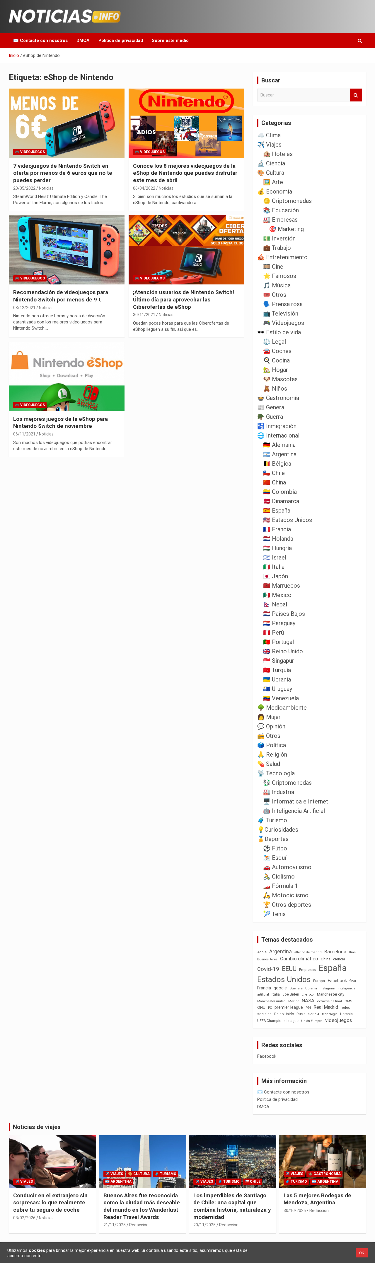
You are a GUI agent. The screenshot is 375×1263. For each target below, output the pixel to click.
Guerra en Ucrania (303, 988)
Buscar (356, 95)
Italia (276, 994)
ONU (261, 1007)
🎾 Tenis (274, 914)
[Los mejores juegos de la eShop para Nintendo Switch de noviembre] (66, 376)
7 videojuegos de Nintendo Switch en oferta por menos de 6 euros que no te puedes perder (62, 173)
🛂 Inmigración (276, 426)
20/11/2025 (204, 1225)
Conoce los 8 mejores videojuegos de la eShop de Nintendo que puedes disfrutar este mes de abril (185, 173)
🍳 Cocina (276, 360)
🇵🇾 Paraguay (279, 623)
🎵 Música (277, 285)
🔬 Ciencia (271, 163)
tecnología (330, 1014)
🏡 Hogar (275, 369)
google (280, 988)
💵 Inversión (279, 238)
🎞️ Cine (273, 266)
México (293, 1001)
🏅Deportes (273, 838)
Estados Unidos (284, 979)
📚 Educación (281, 210)
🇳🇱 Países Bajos (284, 613)
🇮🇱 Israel (274, 557)
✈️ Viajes (269, 144)
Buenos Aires (267, 959)
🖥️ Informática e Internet (295, 801)
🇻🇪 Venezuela (281, 698)
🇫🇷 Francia (277, 529)
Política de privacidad (120, 40)
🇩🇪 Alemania (279, 444)
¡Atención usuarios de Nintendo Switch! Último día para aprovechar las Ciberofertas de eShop (183, 299)
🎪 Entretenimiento (282, 257)
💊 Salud (268, 763)
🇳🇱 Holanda (278, 538)
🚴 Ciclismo (279, 876)
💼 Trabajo (277, 247)
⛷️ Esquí (274, 857)
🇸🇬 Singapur (278, 660)
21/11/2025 (114, 1225)
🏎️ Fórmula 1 (280, 885)
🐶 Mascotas (280, 379)
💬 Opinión (271, 726)
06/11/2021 (24, 434)
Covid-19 (268, 969)
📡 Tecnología (276, 773)
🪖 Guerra (270, 416)
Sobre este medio (170, 40)
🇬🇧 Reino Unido (283, 651)
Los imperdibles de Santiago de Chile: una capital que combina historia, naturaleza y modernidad (232, 1206)
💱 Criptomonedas (287, 782)
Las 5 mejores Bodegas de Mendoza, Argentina (317, 1199)
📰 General (271, 407)
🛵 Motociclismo (285, 895)
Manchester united (271, 1001)
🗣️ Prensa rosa (283, 304)
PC (270, 1008)
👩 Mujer (269, 716)
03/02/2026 (24, 1217)
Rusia (301, 1014)
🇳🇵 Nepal (275, 604)
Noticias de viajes (37, 1126)
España (332, 968)
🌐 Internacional (278, 435)
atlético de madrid (308, 952)
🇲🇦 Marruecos (281, 585)
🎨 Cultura (270, 172)
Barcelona (335, 952)
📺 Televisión (280, 313)
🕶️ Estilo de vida (279, 332)
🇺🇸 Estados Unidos (287, 519)
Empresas (307, 969)
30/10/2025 (295, 1210)
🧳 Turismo (272, 820)
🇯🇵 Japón (275, 576)
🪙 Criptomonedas (287, 200)
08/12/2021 (24, 307)
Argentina (280, 951)
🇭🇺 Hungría (277, 548)
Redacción (139, 1225)
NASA (308, 1000)
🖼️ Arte (273, 182)
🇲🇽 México (277, 595)
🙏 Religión (272, 754)
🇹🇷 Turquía (277, 670)
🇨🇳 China (274, 482)
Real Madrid (325, 1007)
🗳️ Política (271, 745)
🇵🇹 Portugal (278, 641)
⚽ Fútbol (276, 848)
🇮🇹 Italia (273, 566)
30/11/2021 (144, 314)
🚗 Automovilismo (287, 867)
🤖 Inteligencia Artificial (294, 810)
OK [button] (361, 1253)
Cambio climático (299, 959)
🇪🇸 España (276, 510)
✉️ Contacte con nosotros (40, 40)
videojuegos (338, 1020)
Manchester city (330, 994)
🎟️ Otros (274, 294)
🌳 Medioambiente (282, 707)
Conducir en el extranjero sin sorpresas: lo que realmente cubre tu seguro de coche (50, 1202)
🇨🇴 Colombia (280, 491)
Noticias (46, 188)
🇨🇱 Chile (274, 473)
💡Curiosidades (277, 829)
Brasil (353, 952)
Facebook (337, 980)
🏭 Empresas (280, 219)
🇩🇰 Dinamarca (281, 501)
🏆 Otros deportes (287, 904)
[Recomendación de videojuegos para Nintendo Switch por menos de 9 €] (66, 250)
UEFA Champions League (278, 1021)
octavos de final (329, 1001)
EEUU (289, 968)
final (353, 981)
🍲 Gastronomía (278, 397)
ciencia (339, 959)
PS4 (308, 1008)
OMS (348, 1001)
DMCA (83, 40)
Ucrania (346, 1014)
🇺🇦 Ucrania (277, 679)
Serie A (313, 1014)
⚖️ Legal (274, 341)
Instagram (327, 988)
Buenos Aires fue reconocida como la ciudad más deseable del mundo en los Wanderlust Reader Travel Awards (141, 1206)
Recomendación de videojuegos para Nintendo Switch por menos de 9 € (60, 296)
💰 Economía (274, 191)
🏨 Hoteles (278, 153)
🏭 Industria (278, 792)
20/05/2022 (24, 188)
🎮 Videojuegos (30, 152)
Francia (264, 988)
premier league (289, 1007)
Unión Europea (312, 1021)
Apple (262, 952)
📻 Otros (268, 735)
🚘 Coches (277, 351)
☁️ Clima (269, 135)
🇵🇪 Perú (273, 632)
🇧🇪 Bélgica (277, 463)
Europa (319, 981)
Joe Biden (290, 994)
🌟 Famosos (279, 275)
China (325, 959)
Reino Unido (284, 1014)
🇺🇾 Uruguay (277, 688)
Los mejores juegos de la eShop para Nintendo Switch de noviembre (60, 423)
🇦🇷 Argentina (279, 454)
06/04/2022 (144, 188)
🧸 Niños (275, 388)
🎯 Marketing (286, 229)
